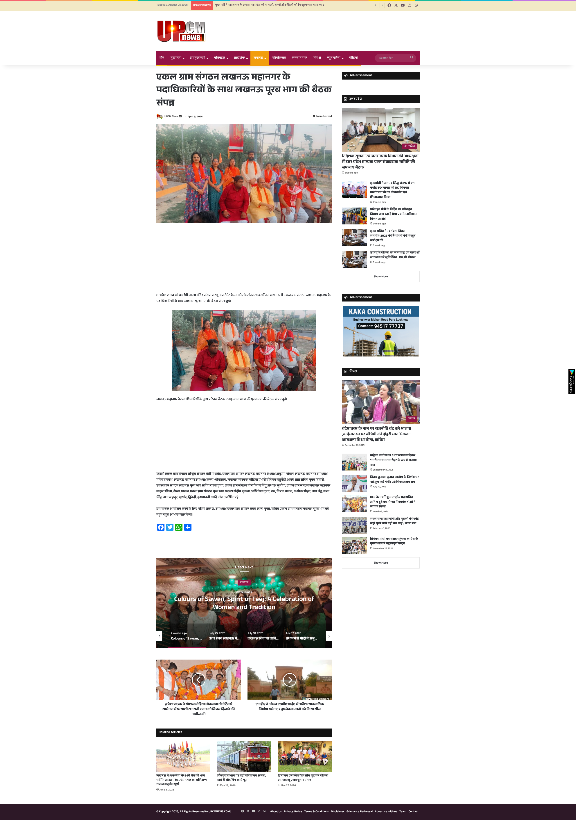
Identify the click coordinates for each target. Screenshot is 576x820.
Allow (321, 22)
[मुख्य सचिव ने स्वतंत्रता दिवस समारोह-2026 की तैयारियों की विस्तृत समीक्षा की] (354, 237)
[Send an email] (180, 117)
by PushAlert (254, 27)
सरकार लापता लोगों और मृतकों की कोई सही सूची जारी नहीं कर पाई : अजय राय (394, 521)
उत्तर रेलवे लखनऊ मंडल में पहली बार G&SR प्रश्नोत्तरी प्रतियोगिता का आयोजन (244, 604)
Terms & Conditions (316, 811)
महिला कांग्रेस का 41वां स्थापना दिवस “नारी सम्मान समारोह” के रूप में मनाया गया (393, 460)
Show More (381, 276)
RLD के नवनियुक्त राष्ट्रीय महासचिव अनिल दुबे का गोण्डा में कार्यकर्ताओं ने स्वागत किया (393, 502)
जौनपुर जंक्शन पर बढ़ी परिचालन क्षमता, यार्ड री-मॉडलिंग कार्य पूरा (241, 778)
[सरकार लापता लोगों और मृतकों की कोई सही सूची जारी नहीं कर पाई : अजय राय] (354, 525)
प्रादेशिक (239, 58)
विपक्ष (317, 58)
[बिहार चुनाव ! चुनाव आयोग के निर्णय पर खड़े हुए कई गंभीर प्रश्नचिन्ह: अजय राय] (354, 483)
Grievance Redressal (359, 811)
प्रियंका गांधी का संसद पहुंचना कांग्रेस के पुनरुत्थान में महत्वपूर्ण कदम (394, 542)
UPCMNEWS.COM (219, 811)
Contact (413, 811)
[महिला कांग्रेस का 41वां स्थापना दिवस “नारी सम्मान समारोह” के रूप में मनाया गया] (354, 462)
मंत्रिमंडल (219, 58)
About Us (276, 811)
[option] (244, 603)
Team (402, 811)
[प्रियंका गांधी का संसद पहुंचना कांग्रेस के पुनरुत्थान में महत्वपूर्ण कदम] (354, 545)
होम (162, 58)
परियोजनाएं (279, 58)
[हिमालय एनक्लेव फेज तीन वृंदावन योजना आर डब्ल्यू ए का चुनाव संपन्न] (305, 756)
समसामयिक (299, 58)
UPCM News (171, 117)
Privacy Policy (293, 811)
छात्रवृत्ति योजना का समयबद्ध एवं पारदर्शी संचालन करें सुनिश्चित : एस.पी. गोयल (395, 255)
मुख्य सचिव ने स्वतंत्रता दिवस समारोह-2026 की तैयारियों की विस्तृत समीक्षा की (393, 236)
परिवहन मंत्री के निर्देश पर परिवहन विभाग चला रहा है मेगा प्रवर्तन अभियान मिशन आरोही (393, 214)
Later (297, 22)
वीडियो (353, 58)
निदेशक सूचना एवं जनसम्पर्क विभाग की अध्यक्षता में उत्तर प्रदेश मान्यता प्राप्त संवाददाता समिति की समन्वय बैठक (380, 162)
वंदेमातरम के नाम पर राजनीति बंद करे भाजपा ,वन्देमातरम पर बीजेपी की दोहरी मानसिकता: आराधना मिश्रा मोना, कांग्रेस (376, 435)
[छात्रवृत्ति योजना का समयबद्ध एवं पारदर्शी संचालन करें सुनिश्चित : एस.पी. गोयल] (354, 259)
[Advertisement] (244, 261)
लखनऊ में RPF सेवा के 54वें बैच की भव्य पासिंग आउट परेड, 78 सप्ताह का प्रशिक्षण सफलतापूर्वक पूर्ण (181, 780)
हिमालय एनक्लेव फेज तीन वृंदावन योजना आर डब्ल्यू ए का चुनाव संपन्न (303, 778)
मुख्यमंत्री (176, 58)
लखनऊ (258, 58)
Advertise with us (386, 811)
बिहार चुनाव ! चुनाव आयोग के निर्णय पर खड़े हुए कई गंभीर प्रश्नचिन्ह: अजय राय (394, 480)
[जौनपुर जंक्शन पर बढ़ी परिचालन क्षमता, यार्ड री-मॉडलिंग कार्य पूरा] (244, 756)
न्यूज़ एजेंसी (333, 58)
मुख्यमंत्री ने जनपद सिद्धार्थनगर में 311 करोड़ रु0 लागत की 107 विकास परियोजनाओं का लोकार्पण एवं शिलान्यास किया (392, 190)
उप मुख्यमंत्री (197, 58)
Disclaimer (337, 811)
